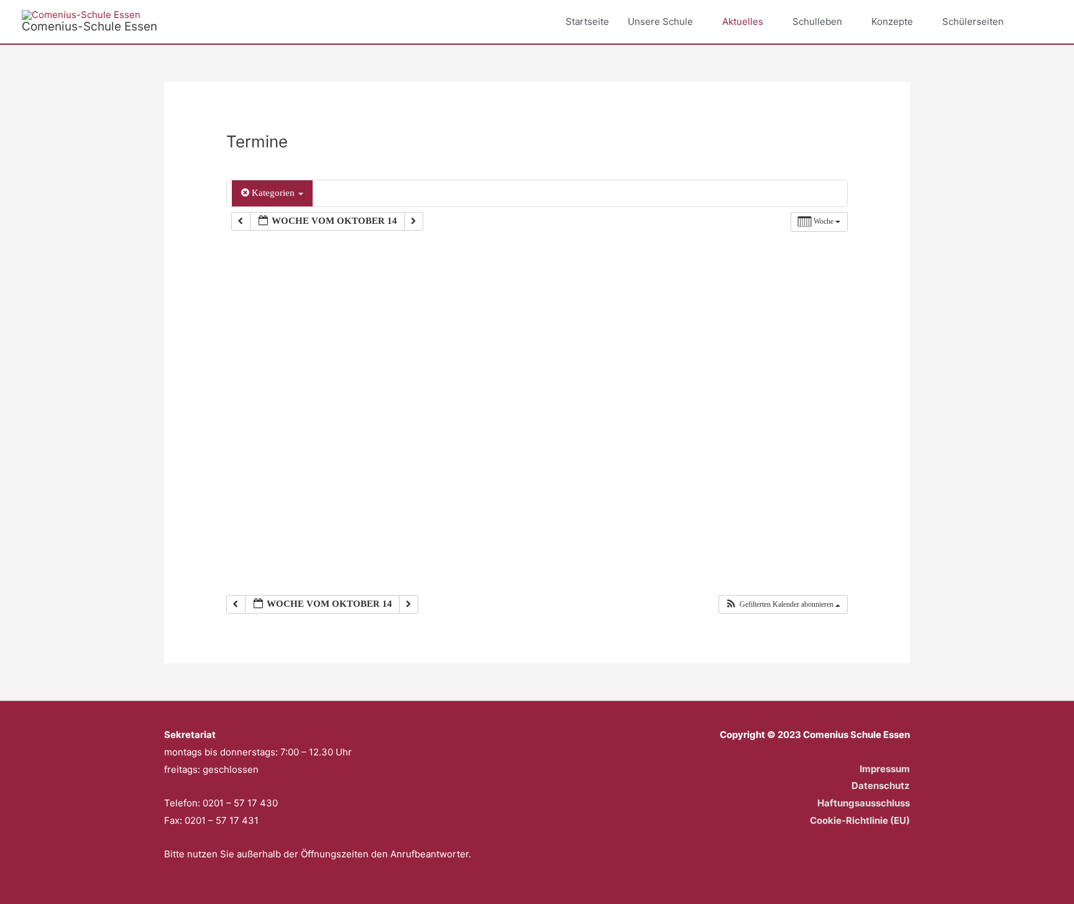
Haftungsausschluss (863, 803)
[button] (1038, 22)
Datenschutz (880, 785)
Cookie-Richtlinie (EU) (860, 820)
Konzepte (892, 21)
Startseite (587, 21)
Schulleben (817, 21)
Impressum (885, 769)
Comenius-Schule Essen (89, 26)
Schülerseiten (973, 21)
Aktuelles (742, 21)
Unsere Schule (660, 21)
